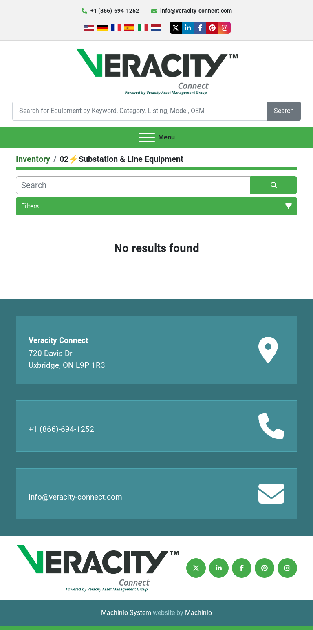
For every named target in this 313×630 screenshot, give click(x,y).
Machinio (198, 613)
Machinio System (126, 613)
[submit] (273, 185)
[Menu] (147, 137)
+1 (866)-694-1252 (114, 10)
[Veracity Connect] (97, 567)
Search (284, 111)
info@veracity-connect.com (196, 10)
